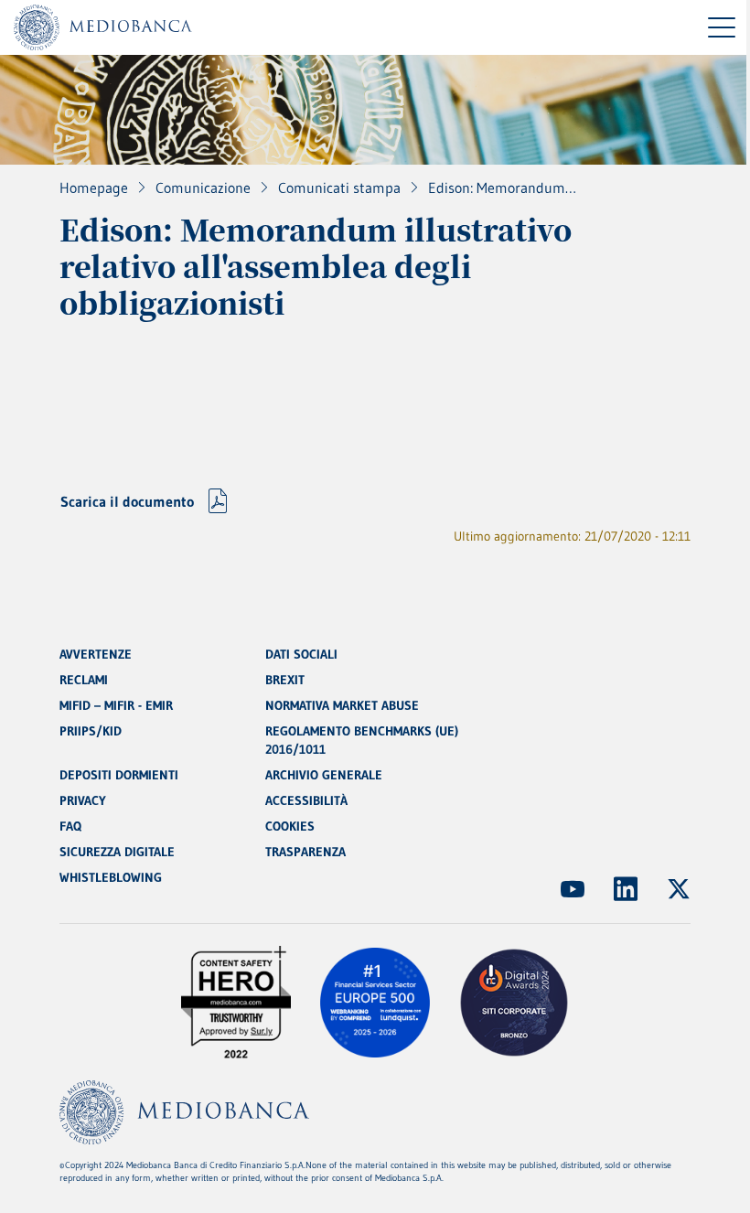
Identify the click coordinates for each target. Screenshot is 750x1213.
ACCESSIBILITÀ (306, 800)
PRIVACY (82, 800)
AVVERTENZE (95, 654)
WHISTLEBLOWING (110, 877)
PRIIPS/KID (90, 731)
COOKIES (290, 826)
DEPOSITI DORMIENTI (118, 775)
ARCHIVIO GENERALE (323, 775)
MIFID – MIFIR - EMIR (116, 705)
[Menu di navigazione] (721, 27)
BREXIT (285, 679)
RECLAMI (83, 679)
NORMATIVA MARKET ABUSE (342, 705)
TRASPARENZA (305, 851)
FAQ (70, 826)
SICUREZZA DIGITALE (117, 851)
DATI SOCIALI (301, 654)
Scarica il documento (127, 501)
